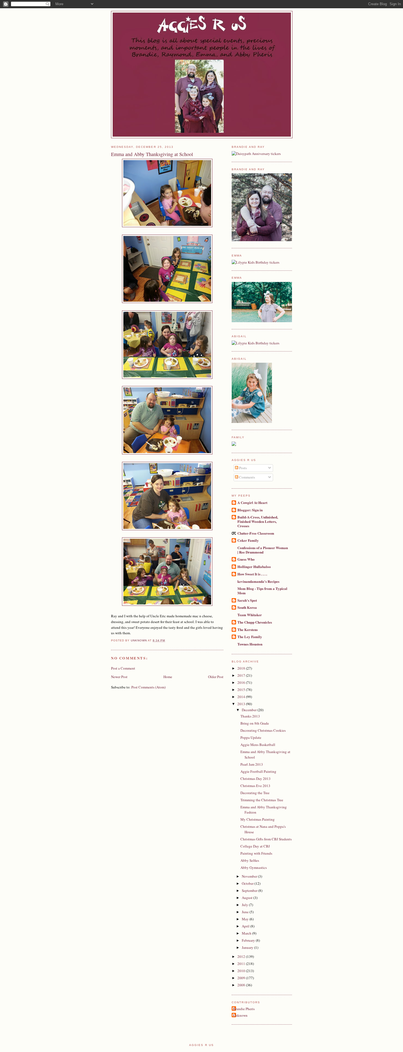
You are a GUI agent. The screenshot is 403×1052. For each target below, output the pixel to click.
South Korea (247, 607)
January (248, 947)
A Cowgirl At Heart (252, 502)
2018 (241, 668)
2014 (241, 696)
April (246, 926)
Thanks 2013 (250, 716)
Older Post (215, 676)
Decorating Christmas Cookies (263, 730)
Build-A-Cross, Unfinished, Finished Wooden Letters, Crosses (257, 521)
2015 (241, 689)
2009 (241, 977)
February (249, 940)
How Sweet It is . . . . (252, 574)
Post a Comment (123, 668)
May (245, 918)
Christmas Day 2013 (255, 778)
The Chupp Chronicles (254, 622)
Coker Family (248, 540)
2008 (241, 984)
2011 (241, 963)
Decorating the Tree (254, 792)
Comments (246, 477)
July (245, 904)
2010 (241, 970)
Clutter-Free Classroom (255, 533)
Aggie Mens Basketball (257, 744)
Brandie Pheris (244, 1008)
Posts (242, 467)
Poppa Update (250, 737)
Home (167, 676)
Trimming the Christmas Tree (261, 799)
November (250, 876)
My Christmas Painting (257, 819)
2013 (241, 703)
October (248, 883)
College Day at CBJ (255, 846)
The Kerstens (247, 629)
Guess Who (246, 559)
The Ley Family (249, 636)
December (249, 709)
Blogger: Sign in (250, 509)
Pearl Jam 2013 (251, 764)
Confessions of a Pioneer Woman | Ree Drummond (262, 550)
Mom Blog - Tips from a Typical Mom (262, 590)
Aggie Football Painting (258, 771)
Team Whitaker (249, 614)
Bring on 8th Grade (254, 723)
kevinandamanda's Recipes (258, 581)
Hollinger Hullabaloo (254, 566)
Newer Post (119, 676)
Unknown (240, 1015)
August (247, 897)
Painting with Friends (256, 853)
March (247, 933)
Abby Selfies (249, 860)
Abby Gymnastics (253, 867)
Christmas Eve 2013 (255, 785)
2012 (241, 956)
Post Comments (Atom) (148, 687)
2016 (241, 682)
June (245, 911)
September (250, 890)
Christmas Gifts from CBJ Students (266, 839)
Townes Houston (249, 644)
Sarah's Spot (247, 600)
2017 (241, 675)
